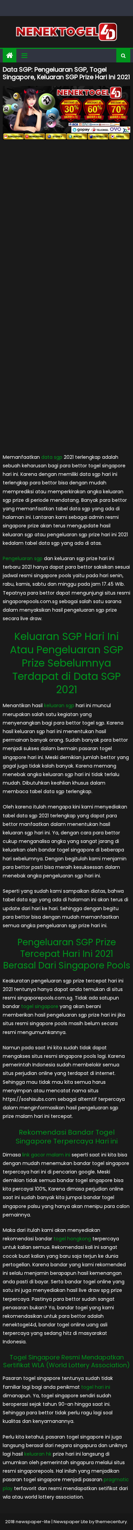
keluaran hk (37, 1454)
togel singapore (39, 1006)
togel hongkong (72, 1238)
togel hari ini (95, 1387)
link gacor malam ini (46, 1154)
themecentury (111, 1521)
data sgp (51, 457)
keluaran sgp (59, 705)
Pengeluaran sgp (23, 558)
